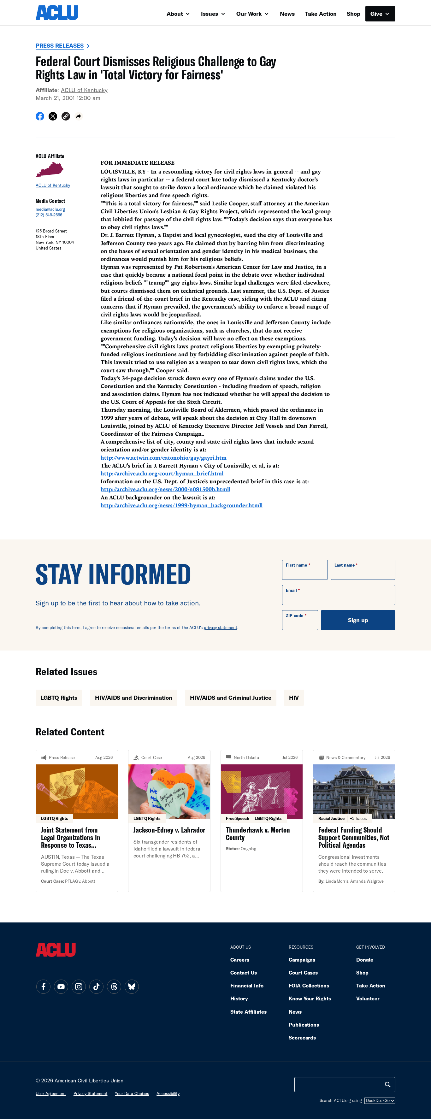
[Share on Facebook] (40, 118)
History (239, 998)
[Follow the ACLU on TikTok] (96, 986)
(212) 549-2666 (49, 214)
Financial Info (246, 985)
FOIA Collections (309, 985)
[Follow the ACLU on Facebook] (43, 986)
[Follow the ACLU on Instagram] (78, 986)
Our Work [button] (249, 13)
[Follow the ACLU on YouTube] (60, 986)
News (287, 13)
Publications (304, 1025)
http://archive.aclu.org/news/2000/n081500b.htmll (165, 489)
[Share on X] (53, 118)
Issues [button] (210, 13)
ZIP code (294, 615)
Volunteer (368, 998)
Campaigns (302, 960)
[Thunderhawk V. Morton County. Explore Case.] (262, 821)
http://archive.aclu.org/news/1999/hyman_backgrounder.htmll (182, 505)
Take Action (321, 13)
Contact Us (243, 972)
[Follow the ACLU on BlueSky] (131, 986)
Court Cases (303, 972)
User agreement (51, 1093)
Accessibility (168, 1093)
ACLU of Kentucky (84, 89)
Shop (353, 13)
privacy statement (220, 627)
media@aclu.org (50, 209)
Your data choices (132, 1093)
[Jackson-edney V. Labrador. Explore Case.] (169, 821)
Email (291, 590)
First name (296, 565)
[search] (387, 1084)
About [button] (176, 13)
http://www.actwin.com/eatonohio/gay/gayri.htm (164, 457)
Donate (364, 960)
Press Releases (60, 45)
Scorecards (302, 1037)
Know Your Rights (310, 998)
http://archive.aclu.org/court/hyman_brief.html (162, 473)
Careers (239, 960)
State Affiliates (248, 1012)
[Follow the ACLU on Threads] (113, 986)
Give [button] (377, 13)
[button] (66, 117)
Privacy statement (91, 1093)
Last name (344, 565)
